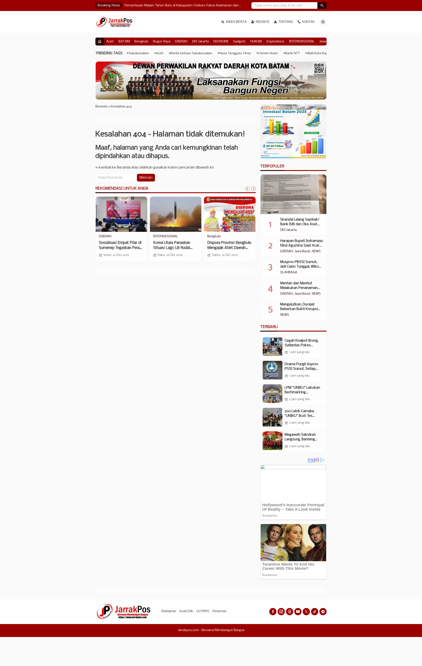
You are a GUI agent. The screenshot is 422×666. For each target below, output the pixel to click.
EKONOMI (220, 41)
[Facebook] (272, 611)
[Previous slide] (247, 188)
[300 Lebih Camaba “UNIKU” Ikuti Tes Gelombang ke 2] (272, 417)
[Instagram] (281, 611)
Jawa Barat (302, 251)
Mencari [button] (146, 178)
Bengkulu (141, 41)
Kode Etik (186, 611)
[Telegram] (323, 611)
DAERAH (181, 41)
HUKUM (256, 41)
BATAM (124, 41)
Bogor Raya (161, 41)
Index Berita (236, 22)
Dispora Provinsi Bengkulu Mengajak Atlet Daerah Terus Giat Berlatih (229, 248)
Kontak (308, 22)
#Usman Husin (267, 53)
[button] (322, 5)
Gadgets (239, 41)
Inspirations (275, 41)
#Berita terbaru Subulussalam (190, 53)
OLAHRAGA (288, 272)
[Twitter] (306, 611)
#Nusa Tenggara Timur (234, 53)
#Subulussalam (138, 53)
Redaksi (262, 22)
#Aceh (159, 53)
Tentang (285, 22)
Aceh (110, 41)
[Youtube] (298, 611)
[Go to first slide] (253, 188)
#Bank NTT (291, 53)
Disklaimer (168, 611)
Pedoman (219, 611)
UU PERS (202, 611)
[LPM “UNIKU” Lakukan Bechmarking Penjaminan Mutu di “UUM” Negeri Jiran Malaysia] (272, 393)
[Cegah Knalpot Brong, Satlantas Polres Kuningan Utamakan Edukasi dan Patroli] (272, 346)
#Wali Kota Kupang (319, 53)
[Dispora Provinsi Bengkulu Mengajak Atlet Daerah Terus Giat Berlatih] (230, 214)
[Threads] (289, 611)
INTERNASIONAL (302, 41)
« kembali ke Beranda (112, 167)
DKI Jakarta (200, 41)
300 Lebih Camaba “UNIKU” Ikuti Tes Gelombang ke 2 (299, 415)
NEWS (316, 251)
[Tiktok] (314, 611)
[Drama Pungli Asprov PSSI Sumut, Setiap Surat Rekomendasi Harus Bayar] (272, 370)
